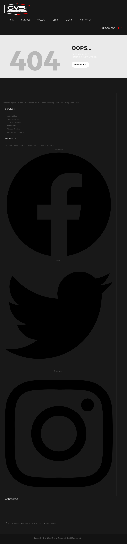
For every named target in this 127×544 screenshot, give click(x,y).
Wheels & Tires (13, 119)
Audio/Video (12, 116)
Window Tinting (13, 129)
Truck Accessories (14, 122)
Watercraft (11, 126)
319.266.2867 (51, 523)
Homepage (79, 65)
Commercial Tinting (15, 132)
